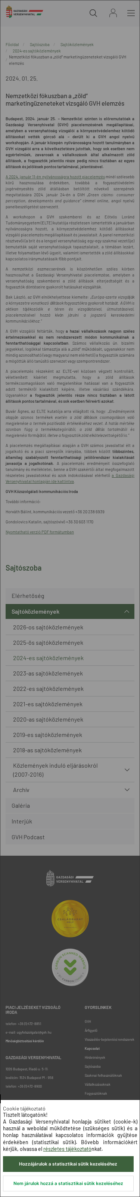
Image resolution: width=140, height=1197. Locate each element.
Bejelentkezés (113, 12)
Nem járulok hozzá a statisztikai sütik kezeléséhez (68, 1183)
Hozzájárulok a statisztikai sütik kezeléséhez (68, 1164)
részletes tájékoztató (67, 1149)
